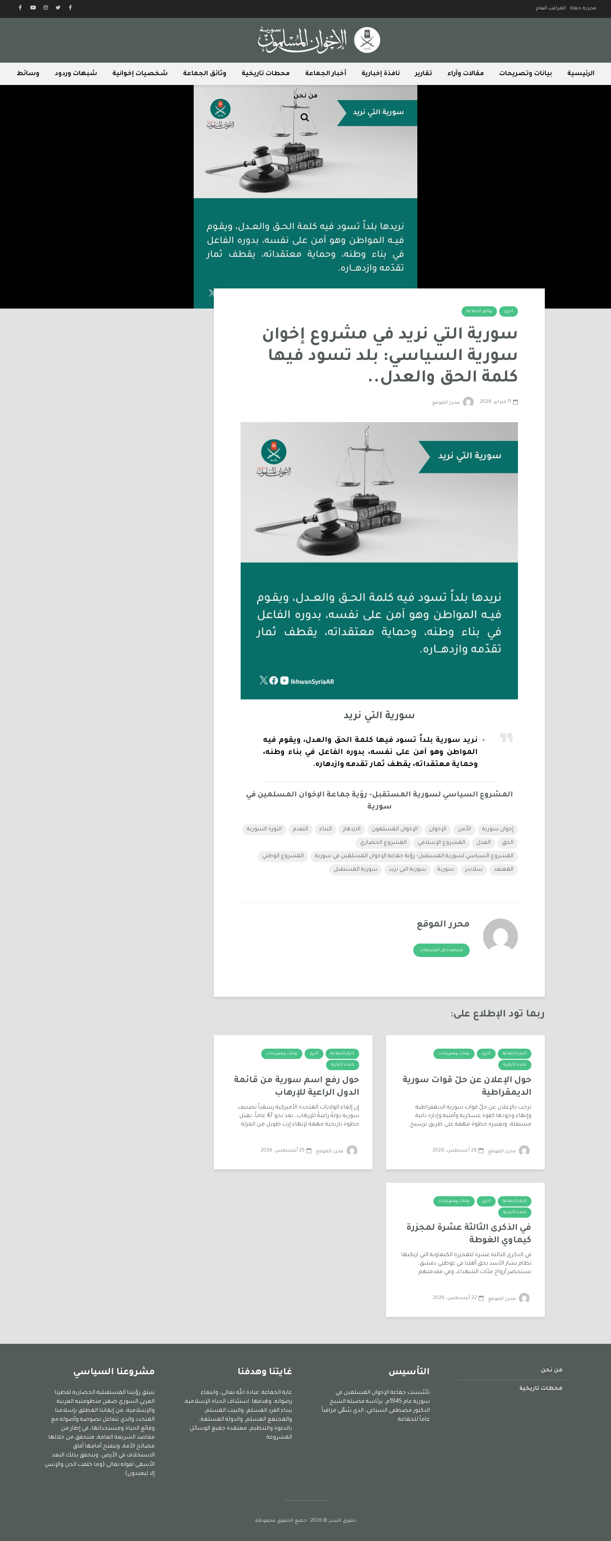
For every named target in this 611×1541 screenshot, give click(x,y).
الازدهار (352, 829)
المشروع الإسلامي (441, 843)
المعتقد (503, 870)
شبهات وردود (76, 74)
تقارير (423, 74)
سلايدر (474, 870)
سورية (445, 870)
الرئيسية (580, 74)
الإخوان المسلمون (395, 829)
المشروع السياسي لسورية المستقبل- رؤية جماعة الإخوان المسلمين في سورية (414, 856)
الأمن (464, 829)
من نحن (305, 96)
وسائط (28, 74)
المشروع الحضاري (383, 843)
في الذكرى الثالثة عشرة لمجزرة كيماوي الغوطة (468, 1234)
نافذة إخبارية (380, 74)
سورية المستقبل (356, 870)
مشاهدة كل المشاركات (441, 950)
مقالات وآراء (465, 74)
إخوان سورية (497, 829)
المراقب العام (551, 8)
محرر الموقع (446, 403)
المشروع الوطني (283, 856)
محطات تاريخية (266, 74)
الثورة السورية (264, 829)
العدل (483, 843)
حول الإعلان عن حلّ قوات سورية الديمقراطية (467, 1087)
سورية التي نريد (407, 870)
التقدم (300, 829)
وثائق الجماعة (204, 74)
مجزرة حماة (583, 8)
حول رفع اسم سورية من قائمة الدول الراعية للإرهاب (296, 1087)
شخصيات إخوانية (140, 74)
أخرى (508, 311)
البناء (325, 829)
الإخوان (437, 829)
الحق (507, 843)
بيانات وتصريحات (525, 74)
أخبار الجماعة (325, 74)
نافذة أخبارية (514, 1065)
